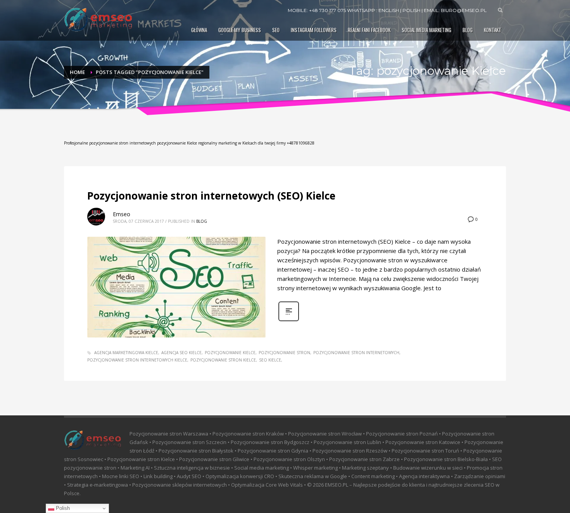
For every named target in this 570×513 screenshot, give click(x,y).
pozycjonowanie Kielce (230, 352)
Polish (62, 508)
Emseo (121, 214)
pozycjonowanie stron (284, 352)
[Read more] (288, 320)
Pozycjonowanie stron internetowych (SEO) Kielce (211, 196)
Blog (201, 221)
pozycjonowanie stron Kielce (223, 360)
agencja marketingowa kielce (126, 352)
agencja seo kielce (181, 352)
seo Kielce (270, 360)
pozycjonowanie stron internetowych (356, 352)
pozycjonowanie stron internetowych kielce (137, 360)
